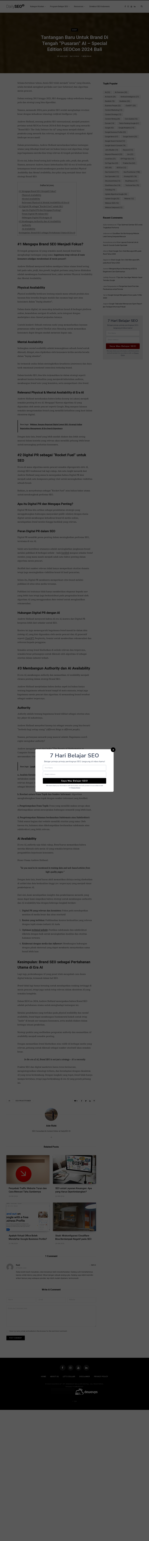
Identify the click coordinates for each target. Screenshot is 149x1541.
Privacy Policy (75, 788)
